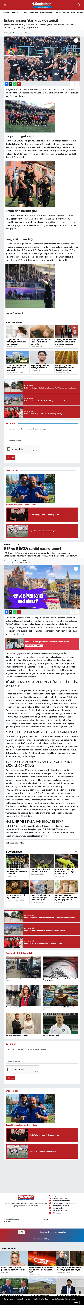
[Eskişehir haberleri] (42, 5)
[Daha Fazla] (19, 84)
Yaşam (16, 544)
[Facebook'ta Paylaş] (6, 84)
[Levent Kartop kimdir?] (60, 1023)
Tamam (76, 1302)
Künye (8, 1221)
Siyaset (24, 12)
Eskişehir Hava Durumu (60, 1198)
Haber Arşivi (56, 1213)
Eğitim (66, 12)
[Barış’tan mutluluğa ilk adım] (23, 1023)
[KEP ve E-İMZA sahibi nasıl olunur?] (42, 587)
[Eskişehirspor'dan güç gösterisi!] (42, 58)
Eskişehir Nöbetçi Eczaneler (62, 1196)
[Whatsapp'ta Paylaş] (15, 84)
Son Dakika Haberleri (59, 1210)
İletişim (45, 1219)
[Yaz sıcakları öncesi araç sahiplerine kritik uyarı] (23, 967)
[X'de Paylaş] (10, 84)
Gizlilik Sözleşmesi (12, 1219)
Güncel (15, 12)
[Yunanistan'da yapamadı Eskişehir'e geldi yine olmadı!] (60, 995)
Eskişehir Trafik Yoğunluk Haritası (63, 1203)
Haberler (7, 544)
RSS (22, 1232)
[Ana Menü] (5, 5)
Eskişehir (6, 12)
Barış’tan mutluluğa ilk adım (17, 1035)
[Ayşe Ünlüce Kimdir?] (23, 995)
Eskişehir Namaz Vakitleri (61, 1201)
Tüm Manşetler (57, 1208)
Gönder (10, 457)
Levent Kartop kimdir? (51, 1035)
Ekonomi (34, 12)
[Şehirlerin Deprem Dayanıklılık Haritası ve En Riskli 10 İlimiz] (60, 967)
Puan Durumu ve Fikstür (60, 1205)
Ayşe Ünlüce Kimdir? (13, 1007)
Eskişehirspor (46, 12)
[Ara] (79, 5)
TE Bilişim (47, 1239)
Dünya (57, 12)
